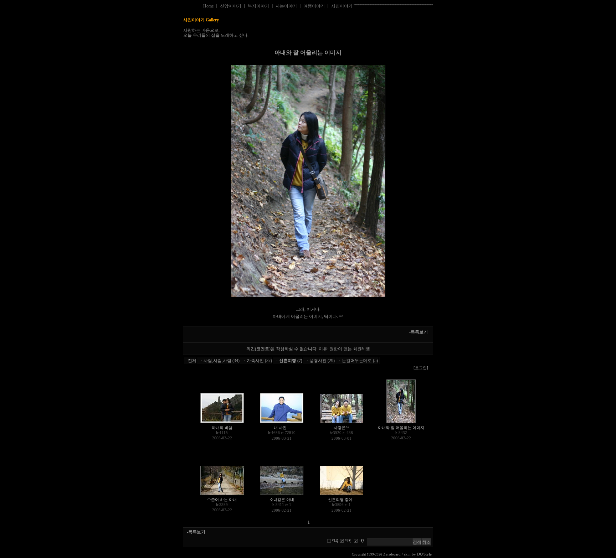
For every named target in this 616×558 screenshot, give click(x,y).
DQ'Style (424, 554)
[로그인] (421, 368)
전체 (192, 360)
